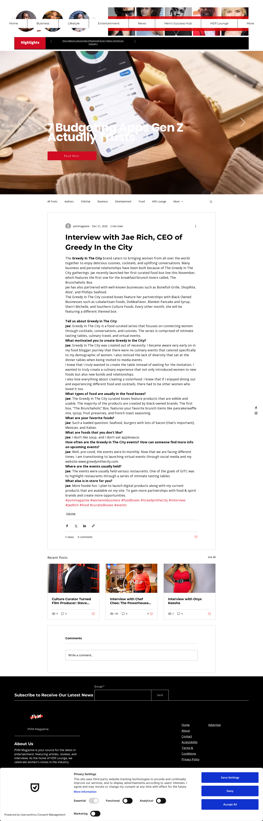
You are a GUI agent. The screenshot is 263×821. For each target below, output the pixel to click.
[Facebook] (256, 408)
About (186, 731)
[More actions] (195, 226)
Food (142, 201)
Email (98, 686)
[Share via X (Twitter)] (75, 526)
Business (103, 201)
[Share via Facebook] (67, 526)
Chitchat (85, 201)
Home (186, 725)
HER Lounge (159, 201)
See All (212, 557)
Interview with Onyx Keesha (185, 601)
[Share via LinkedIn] (84, 526)
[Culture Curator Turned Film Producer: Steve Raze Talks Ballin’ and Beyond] (73, 578)
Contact (187, 736)
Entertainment (123, 201)
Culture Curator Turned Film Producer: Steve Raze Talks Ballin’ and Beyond (71, 601)
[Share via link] (93, 526)
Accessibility (190, 742)
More (176, 201)
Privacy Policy (190, 759)
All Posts (52, 201)
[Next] (135, 41)
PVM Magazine (38, 729)
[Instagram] (256, 413)
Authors (69, 201)
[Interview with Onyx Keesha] (189, 578)
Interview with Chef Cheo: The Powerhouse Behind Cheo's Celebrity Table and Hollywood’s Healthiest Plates (130, 601)
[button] (211, 201)
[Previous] (51, 41)
